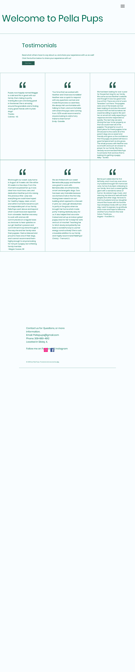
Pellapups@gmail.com (46, 335)
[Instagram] (46, 350)
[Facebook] (52, 350)
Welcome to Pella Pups (52, 18)
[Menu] (123, 6)
